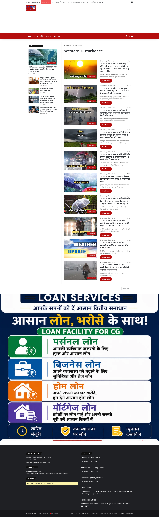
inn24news (54, 513)
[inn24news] (31, 8)
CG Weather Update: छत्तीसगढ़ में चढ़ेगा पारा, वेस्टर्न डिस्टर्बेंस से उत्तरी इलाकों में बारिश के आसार (115, 113)
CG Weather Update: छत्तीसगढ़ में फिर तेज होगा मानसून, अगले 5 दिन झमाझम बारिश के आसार (42, 69)
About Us (77, 513)
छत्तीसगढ (35, 36)
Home (29, 36)
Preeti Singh (104, 61)
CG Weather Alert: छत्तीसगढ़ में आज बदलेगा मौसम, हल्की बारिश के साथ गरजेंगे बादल (115, 179)
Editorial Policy (86, 513)
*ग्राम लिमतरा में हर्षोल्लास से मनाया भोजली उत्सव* (63, 2)
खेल (54, 36)
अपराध (59, 36)
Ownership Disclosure (106, 513)
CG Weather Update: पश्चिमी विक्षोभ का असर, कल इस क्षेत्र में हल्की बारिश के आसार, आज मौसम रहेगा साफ (115, 135)
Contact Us (129, 513)
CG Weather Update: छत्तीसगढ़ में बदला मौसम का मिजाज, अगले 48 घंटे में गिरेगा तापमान (114, 245)
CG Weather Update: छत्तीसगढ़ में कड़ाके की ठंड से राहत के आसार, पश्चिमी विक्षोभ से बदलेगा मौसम (114, 267)
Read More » (106, 80)
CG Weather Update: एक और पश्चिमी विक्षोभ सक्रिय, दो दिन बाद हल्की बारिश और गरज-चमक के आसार (114, 223)
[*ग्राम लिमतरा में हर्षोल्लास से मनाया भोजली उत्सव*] (34, 91)
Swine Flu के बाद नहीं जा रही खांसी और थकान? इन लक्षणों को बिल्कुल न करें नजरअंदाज (48, 109)
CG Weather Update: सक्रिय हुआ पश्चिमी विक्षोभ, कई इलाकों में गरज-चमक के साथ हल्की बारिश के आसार (115, 91)
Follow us (31, 478)
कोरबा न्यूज (48, 36)
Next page (126, 288)
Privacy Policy (95, 513)
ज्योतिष (42, 36)
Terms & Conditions (119, 513)
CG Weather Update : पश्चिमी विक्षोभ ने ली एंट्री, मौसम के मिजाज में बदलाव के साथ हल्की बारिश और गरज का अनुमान (115, 201)
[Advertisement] (97, 19)
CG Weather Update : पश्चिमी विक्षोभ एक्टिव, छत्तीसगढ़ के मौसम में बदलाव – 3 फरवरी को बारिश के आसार (115, 157)
